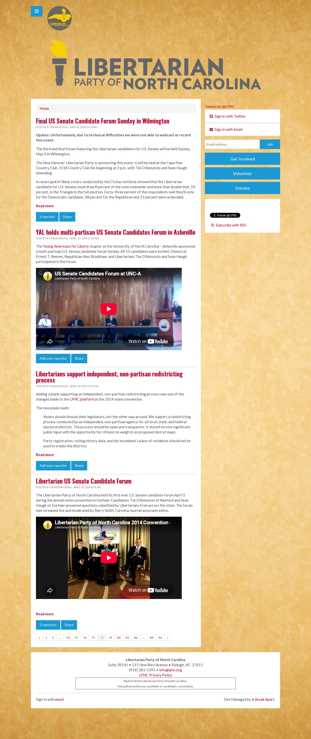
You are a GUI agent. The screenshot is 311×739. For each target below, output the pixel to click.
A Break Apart (263, 699)
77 (93, 637)
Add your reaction (53, 358)
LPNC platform (82, 399)
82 (136, 637)
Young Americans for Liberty (66, 246)
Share (67, 217)
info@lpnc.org (170, 670)
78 (102, 637)
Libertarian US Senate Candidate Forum (83, 481)
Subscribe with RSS (231, 225)
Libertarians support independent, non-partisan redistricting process (109, 376)
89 (151, 637)
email (59, 699)
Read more (45, 206)
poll (53, 181)
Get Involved (242, 158)
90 (160, 637)
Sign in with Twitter (230, 116)
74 (67, 637)
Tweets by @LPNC (220, 106)
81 (127, 637)
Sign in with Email (228, 129)
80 (119, 637)
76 (84, 637)
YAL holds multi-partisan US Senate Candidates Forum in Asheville (115, 232)
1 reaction (47, 217)
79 (110, 637)
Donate (242, 188)
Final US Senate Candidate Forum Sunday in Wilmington (102, 120)
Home (44, 108)
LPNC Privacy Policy (155, 675)
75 (76, 637)
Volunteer (242, 173)
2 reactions (48, 625)
